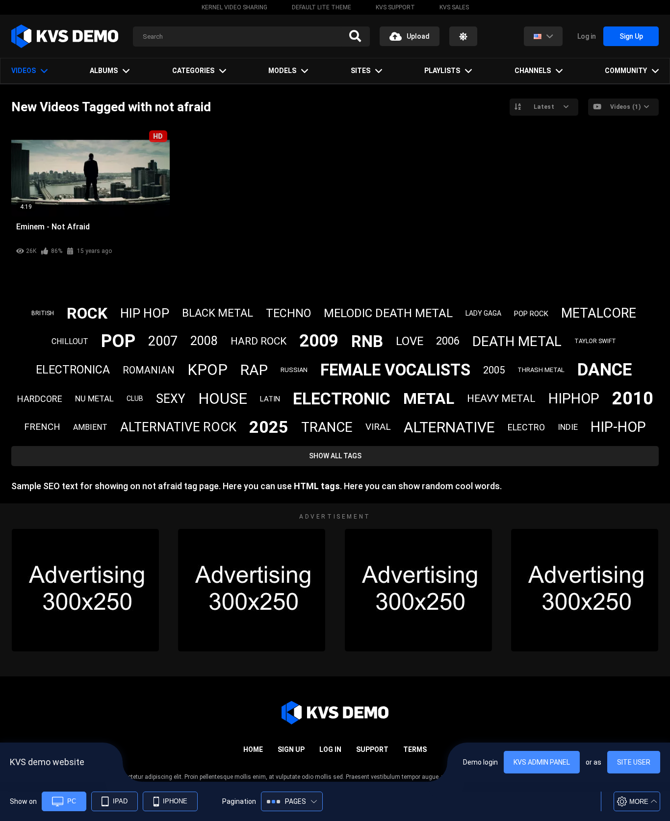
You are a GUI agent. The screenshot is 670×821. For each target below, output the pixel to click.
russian (294, 369)
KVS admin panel (542, 762)
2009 (318, 341)
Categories (193, 71)
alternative (449, 427)
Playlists (442, 71)
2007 (163, 341)
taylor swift (595, 341)
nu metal (94, 398)
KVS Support (395, 7)
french (42, 426)
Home (253, 749)
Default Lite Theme (321, 7)
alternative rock (178, 427)
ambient (90, 427)
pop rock (531, 313)
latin (270, 399)
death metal (517, 341)
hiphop (573, 398)
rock (87, 313)
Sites (360, 71)
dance (604, 370)
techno (288, 313)
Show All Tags (335, 456)
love (409, 341)
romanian (149, 370)
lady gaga (483, 313)
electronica (73, 369)
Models (282, 71)
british (42, 313)
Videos (23, 71)
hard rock (258, 341)
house (222, 399)
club (135, 398)
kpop (207, 370)
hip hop (144, 313)
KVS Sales (454, 7)
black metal (217, 313)
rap (254, 369)
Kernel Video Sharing (234, 7)
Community (626, 71)
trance (327, 427)
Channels (533, 71)
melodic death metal (388, 313)
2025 (268, 427)
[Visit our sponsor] (85, 590)
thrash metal (541, 369)
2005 (494, 370)
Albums (104, 71)
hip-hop (618, 427)
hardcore (39, 399)
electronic (341, 398)
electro (526, 427)
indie (568, 427)
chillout (70, 341)
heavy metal (501, 398)
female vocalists (395, 369)
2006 (448, 341)
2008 (204, 341)
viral (378, 426)
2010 (632, 398)
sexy (170, 399)
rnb (367, 341)
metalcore (598, 313)
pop (118, 341)
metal (428, 398)
